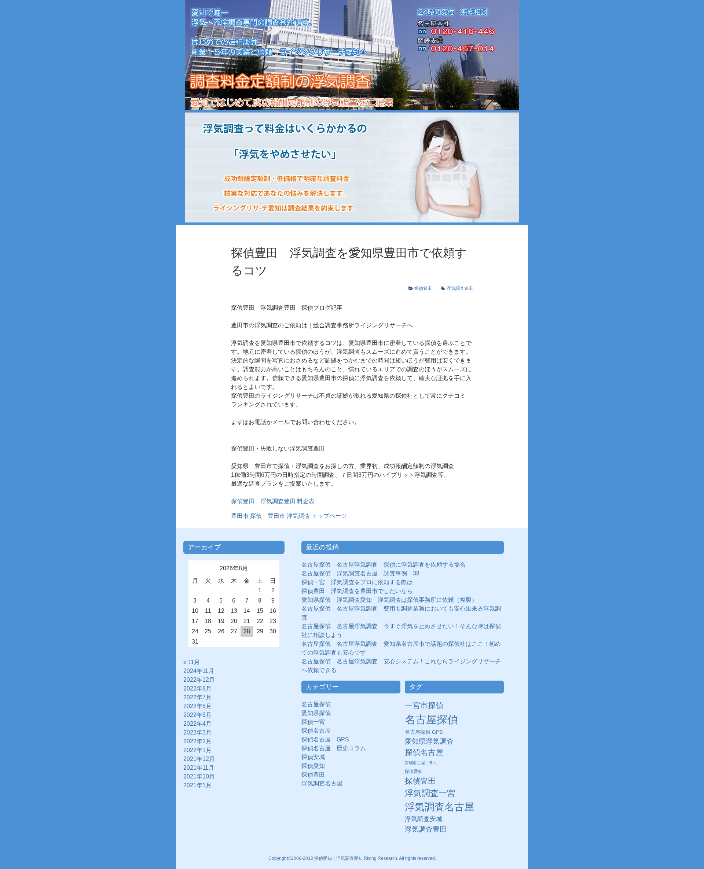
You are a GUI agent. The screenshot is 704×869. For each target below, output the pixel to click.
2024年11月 (198, 671)
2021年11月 (198, 768)
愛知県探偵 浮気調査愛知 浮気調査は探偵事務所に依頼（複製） (389, 600)
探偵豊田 (425, 288)
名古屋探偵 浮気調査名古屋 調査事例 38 (360, 573)
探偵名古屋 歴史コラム (336, 748)
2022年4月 (197, 724)
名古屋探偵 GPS (424, 732)
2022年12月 (199, 680)
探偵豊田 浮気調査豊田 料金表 (273, 501)
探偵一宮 (316, 722)
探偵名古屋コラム (421, 763)
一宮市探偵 (424, 705)
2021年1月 (197, 785)
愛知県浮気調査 (429, 741)
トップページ (289, 516)
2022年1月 (197, 750)
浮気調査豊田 (460, 288)
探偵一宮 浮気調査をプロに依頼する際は (357, 582)
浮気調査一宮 (430, 793)
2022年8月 (197, 688)
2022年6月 (197, 706)
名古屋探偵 (316, 704)
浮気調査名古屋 (321, 783)
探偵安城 (313, 757)
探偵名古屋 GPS (325, 739)
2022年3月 (197, 732)
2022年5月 (197, 715)
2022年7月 (197, 697)
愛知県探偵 (316, 713)
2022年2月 (197, 741)
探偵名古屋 (316, 731)
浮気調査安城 (423, 818)
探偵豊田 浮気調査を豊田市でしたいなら (357, 591)
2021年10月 (199, 776)
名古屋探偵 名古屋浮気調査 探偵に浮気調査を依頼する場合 (383, 564)
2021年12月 (199, 759)
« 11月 (191, 662)
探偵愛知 (316, 766)
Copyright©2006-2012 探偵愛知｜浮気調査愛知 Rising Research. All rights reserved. (352, 858)
